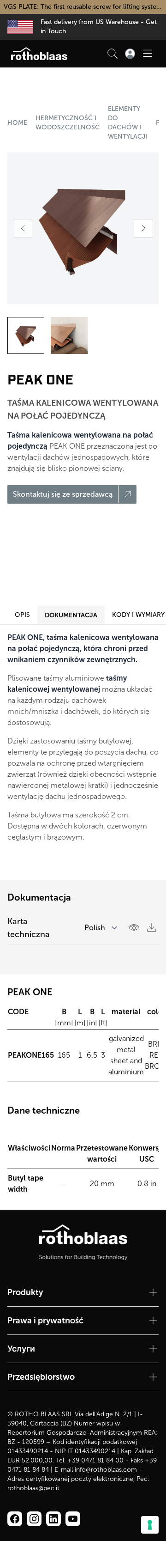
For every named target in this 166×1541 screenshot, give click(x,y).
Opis (22, 614)
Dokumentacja (71, 615)
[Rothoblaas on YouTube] (72, 1518)
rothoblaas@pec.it (33, 1488)
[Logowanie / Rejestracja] (130, 53)
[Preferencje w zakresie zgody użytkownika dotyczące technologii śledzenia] (150, 1525)
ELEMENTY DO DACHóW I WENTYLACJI (128, 122)
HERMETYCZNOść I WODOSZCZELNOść (68, 123)
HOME (17, 122)
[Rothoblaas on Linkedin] (34, 1518)
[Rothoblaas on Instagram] (53, 1518)
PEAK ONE (157, 122)
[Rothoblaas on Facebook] (14, 1518)
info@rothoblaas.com (106, 1469)
